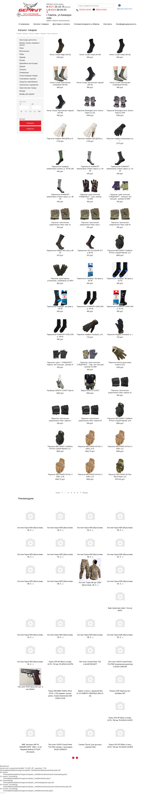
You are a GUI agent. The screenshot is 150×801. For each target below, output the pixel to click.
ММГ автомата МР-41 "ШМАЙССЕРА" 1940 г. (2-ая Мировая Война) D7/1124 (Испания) (30, 748)
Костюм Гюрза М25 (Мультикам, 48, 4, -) (60, 582)
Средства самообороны (28, 82)
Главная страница (22, 33)
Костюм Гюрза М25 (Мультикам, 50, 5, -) (60, 636)
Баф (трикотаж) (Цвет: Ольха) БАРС (120, 609)
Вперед (85, 493)
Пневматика (24, 72)
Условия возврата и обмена (86, 24)
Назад (58, 493)
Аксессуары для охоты (28, 40)
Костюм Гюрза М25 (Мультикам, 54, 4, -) (30, 636)
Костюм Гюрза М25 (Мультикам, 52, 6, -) (30, 663)
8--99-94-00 (57, 9)
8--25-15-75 (55, 6)
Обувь (21, 54)
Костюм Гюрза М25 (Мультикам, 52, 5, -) (120, 555)
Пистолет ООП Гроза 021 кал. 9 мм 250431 (30, 688)
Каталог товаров (41, 24)
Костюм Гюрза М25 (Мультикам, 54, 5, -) (120, 582)
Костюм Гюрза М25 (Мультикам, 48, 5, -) (90, 636)
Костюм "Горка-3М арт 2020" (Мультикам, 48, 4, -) (90, 584)
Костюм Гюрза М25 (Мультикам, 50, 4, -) (90, 529)
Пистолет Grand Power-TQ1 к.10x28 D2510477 (90, 663)
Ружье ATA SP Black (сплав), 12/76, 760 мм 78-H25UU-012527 (120, 719)
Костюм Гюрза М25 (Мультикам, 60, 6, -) (30, 529)
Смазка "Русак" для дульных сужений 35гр (90, 746)
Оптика (22, 60)
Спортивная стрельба (27, 79)
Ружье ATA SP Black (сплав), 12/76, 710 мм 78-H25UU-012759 (60, 663)
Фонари (22, 91)
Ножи (21, 48)
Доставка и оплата (61, 24)
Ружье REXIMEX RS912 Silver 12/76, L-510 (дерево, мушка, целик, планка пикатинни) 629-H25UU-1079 (60, 694)
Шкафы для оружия (26, 94)
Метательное (24, 51)
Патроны (22, 69)
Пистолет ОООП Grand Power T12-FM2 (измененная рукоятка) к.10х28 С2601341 (120, 664)
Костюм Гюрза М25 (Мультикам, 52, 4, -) (60, 555)
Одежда (43, 33)
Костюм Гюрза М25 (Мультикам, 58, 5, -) (90, 555)
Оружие (22, 66)
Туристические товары (28, 88)
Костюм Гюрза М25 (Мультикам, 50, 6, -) (120, 636)
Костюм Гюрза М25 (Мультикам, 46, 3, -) (30, 555)
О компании (24, 24)
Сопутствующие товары (28, 76)
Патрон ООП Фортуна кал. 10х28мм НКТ (120, 692)
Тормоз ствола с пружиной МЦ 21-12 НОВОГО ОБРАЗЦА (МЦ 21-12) (90, 693)
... (65, 493)
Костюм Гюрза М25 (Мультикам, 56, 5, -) (120, 529)
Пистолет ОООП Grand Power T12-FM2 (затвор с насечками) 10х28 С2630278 (60, 747)
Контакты (107, 24)
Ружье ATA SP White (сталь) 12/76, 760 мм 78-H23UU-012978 (120, 746)
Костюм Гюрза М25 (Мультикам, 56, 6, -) (60, 529)
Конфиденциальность (126, 24)
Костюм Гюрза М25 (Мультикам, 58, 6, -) (30, 582)
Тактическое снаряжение (28, 85)
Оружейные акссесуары (28, 63)
